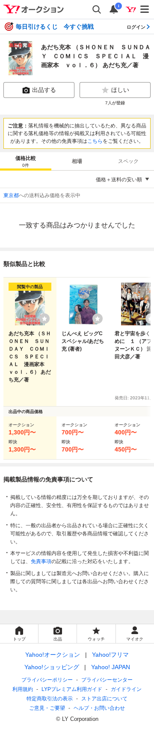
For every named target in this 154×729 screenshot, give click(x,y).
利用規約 (22, 689)
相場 (77, 161)
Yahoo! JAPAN (110, 667)
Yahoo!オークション (52, 654)
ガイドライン (126, 689)
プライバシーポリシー (47, 680)
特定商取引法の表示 (50, 699)
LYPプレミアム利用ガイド (71, 689)
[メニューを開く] (145, 9)
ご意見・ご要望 (47, 708)
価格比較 (25, 161)
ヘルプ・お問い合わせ (99, 708)
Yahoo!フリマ (110, 654)
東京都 (11, 195)
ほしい (120, 89)
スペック (128, 161)
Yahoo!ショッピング (51, 667)
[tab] (25, 161)
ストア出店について (104, 699)
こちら (95, 141)
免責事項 (41, 561)
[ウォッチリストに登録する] (44, 318)
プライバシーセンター (107, 680)
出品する (44, 89)
